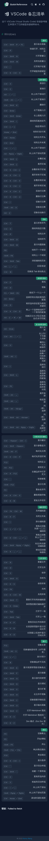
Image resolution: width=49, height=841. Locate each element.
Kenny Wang (27, 838)
